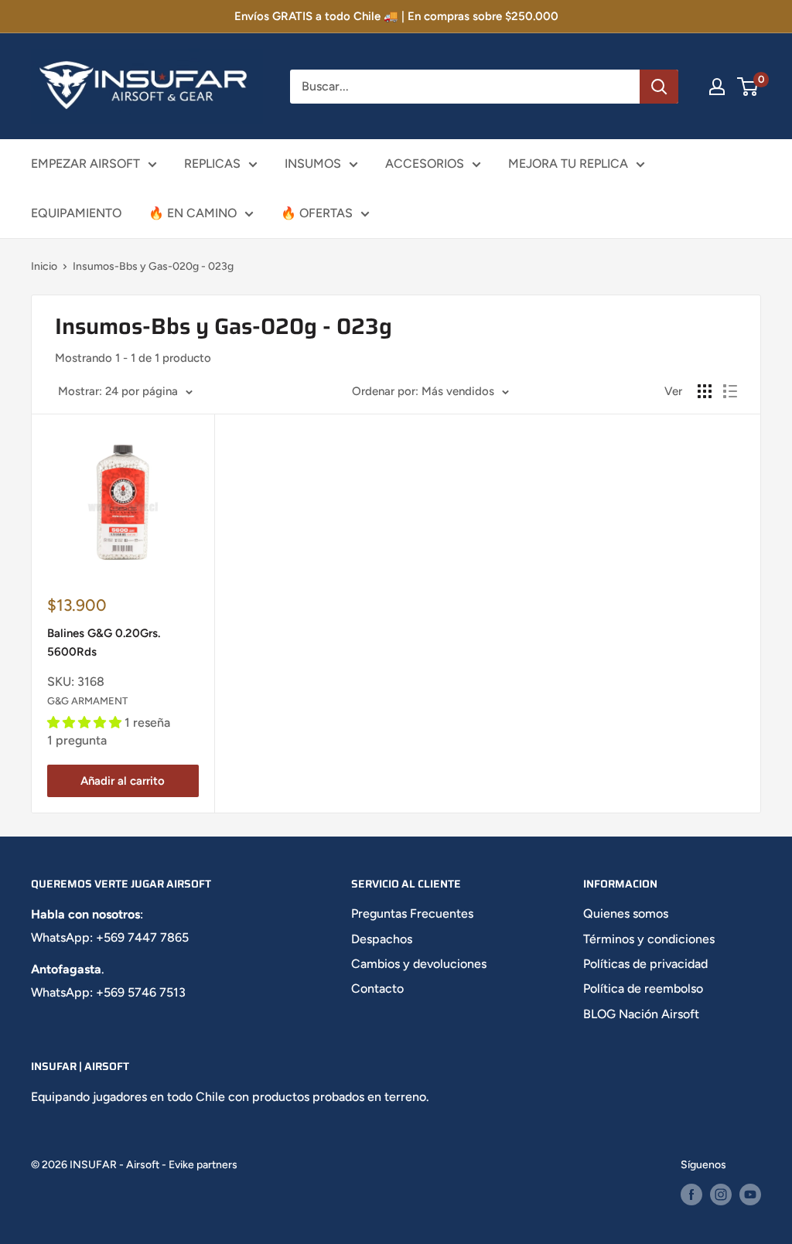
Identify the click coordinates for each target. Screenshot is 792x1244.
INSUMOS (313, 163)
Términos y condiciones (649, 939)
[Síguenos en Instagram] (721, 1194)
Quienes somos (625, 913)
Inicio (44, 266)
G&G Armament (87, 701)
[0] (748, 86)
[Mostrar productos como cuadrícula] (705, 391)
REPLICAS (212, 163)
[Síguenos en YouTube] (750, 1194)
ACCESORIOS (424, 163)
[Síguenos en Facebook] (691, 1194)
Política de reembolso (643, 988)
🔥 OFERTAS (317, 213)
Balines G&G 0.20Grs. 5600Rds (103, 642)
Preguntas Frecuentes (412, 913)
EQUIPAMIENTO (76, 213)
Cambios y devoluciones (418, 963)
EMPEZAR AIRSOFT (85, 163)
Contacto (377, 988)
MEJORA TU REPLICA (568, 163)
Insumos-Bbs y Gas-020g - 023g (153, 266)
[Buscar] (659, 87)
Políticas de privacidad (645, 963)
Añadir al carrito (122, 781)
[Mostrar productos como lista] (730, 391)
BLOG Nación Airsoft (641, 1014)
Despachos (381, 939)
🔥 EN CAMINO (192, 213)
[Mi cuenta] (717, 86)
